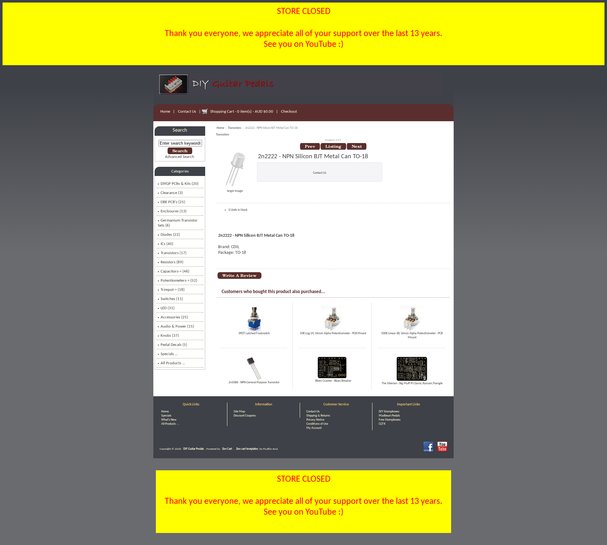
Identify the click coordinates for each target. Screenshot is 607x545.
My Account (314, 428)
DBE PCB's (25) (173, 202)
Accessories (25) (174, 317)
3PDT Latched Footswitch (254, 333)
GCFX (382, 424)
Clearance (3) (172, 193)
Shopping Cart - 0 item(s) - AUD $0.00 (241, 112)
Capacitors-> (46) (175, 271)
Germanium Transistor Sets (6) (178, 223)
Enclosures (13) (174, 211)
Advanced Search (179, 157)
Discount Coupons (245, 415)
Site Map (239, 411)
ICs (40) (167, 244)
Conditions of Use (317, 424)
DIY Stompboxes (389, 411)
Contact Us (187, 112)
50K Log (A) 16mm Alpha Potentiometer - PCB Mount (333, 333)
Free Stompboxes (390, 420)
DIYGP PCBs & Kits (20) (180, 184)
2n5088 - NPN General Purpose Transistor (254, 382)
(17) (174, 253)
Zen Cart (227, 449)
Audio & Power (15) (177, 326)
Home (165, 112)
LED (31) (168, 308)
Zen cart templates (247, 449)
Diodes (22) (170, 235)
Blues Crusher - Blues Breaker (333, 381)
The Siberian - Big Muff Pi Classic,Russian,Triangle (412, 383)
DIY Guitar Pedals (193, 449)
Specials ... (169, 354)
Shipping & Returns (318, 415)
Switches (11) (172, 299)
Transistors (234, 128)
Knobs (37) (170, 336)
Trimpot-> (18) (173, 290)
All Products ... (173, 363)
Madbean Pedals (389, 415)
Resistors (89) (172, 262)
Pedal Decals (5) (174, 345)
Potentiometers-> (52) (179, 281)
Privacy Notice (315, 420)
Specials (166, 415)
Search (180, 130)
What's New (168, 420)
